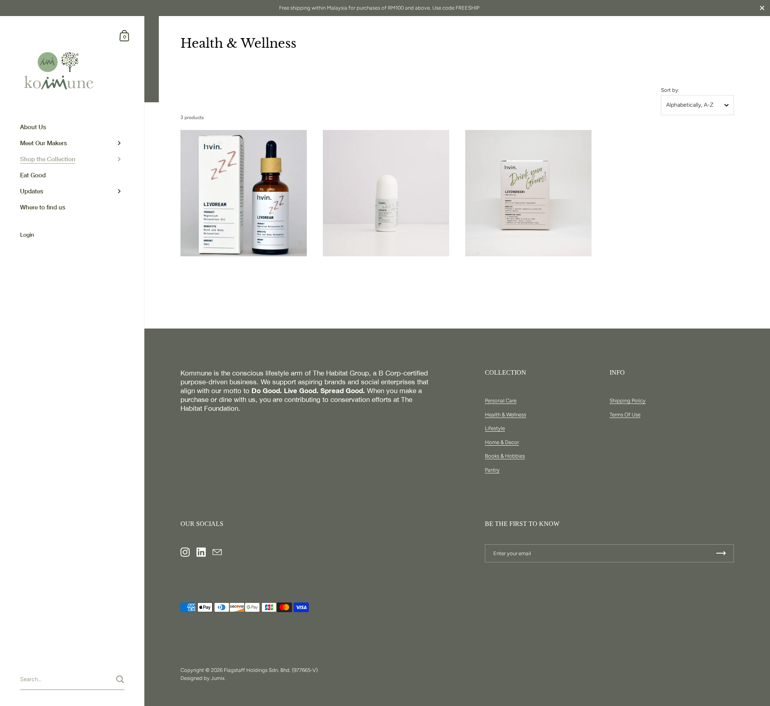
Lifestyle (495, 428)
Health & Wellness (505, 415)
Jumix (218, 678)
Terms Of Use (625, 415)
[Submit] (120, 679)
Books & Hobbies (505, 456)
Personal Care (501, 401)
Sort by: (670, 90)
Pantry (492, 470)
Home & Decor (502, 442)
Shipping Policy (628, 401)
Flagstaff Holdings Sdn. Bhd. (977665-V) (271, 670)
